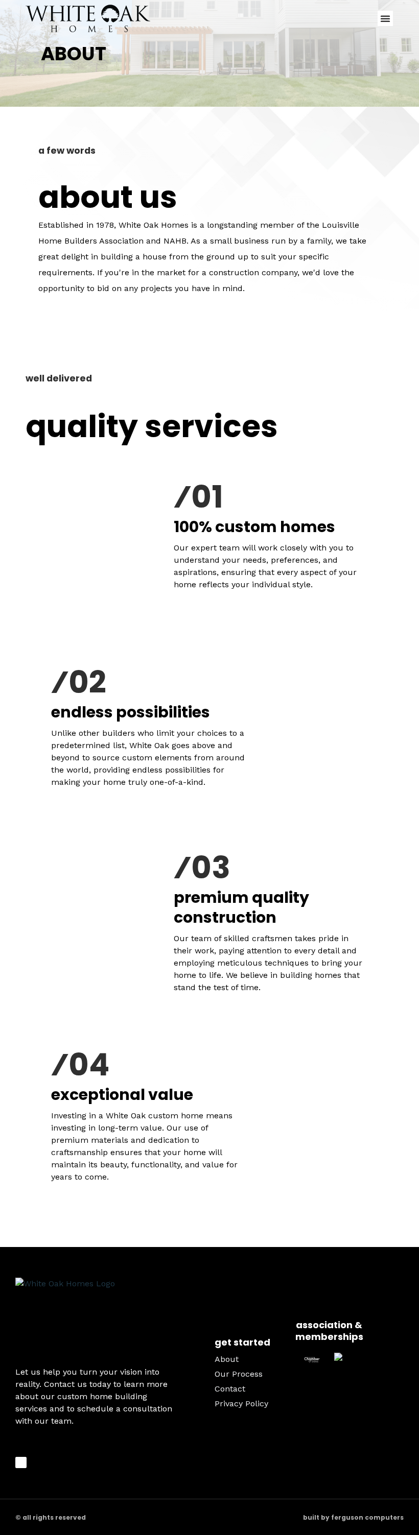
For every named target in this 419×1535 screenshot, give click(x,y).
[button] (385, 18)
